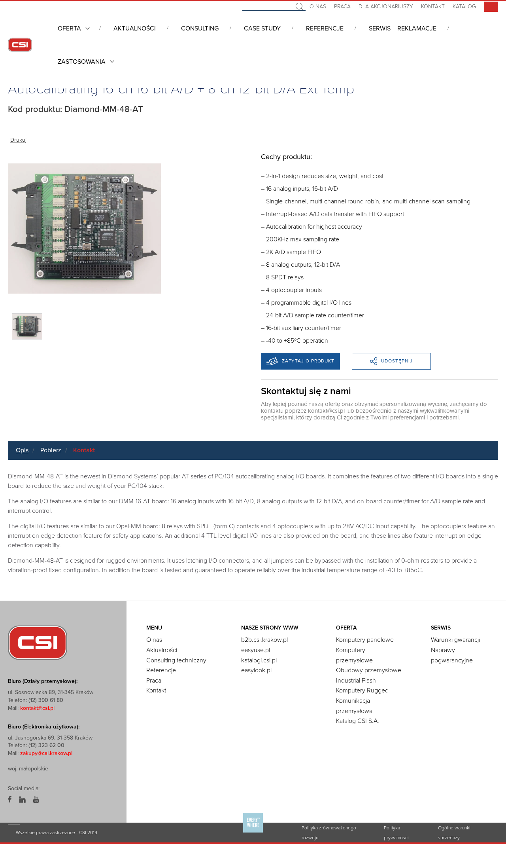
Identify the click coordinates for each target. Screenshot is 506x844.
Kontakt (433, 6)
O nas (318, 6)
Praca (342, 6)
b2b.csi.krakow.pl (264, 640)
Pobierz (50, 450)
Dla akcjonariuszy (386, 6)
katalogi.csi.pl (259, 660)
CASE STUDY (262, 28)
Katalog (464, 6)
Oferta (69, 28)
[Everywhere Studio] (253, 832)
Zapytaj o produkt (308, 361)
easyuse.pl (255, 650)
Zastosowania (82, 62)
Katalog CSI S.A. (357, 721)
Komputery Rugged (362, 690)
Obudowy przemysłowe (368, 670)
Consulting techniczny (176, 660)
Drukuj (18, 140)
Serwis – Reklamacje (402, 28)
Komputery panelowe (365, 640)
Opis (22, 450)
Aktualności (134, 28)
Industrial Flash (356, 681)
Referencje (325, 28)
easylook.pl (256, 670)
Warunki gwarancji (455, 640)
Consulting (200, 28)
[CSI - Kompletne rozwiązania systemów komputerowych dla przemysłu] (37, 642)
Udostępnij (397, 361)
